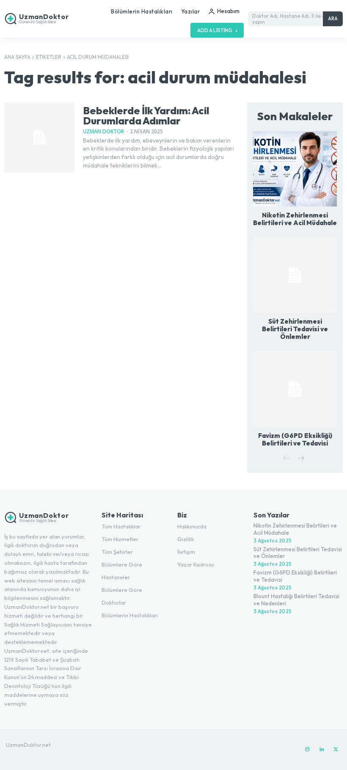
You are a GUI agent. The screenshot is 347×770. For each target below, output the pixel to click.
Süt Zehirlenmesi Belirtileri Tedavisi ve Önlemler (295, 329)
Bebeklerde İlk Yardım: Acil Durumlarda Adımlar (146, 115)
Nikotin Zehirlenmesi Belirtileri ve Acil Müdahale (295, 219)
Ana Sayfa (17, 57)
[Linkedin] (322, 750)
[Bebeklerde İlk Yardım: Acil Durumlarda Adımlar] (39, 137)
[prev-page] (286, 459)
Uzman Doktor (103, 131)
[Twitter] (336, 750)
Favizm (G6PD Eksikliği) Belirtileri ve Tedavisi (295, 439)
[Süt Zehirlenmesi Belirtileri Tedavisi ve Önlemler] (295, 275)
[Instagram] (307, 750)
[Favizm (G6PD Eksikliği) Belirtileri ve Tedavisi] (295, 388)
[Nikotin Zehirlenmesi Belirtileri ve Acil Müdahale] (295, 168)
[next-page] (300, 459)
